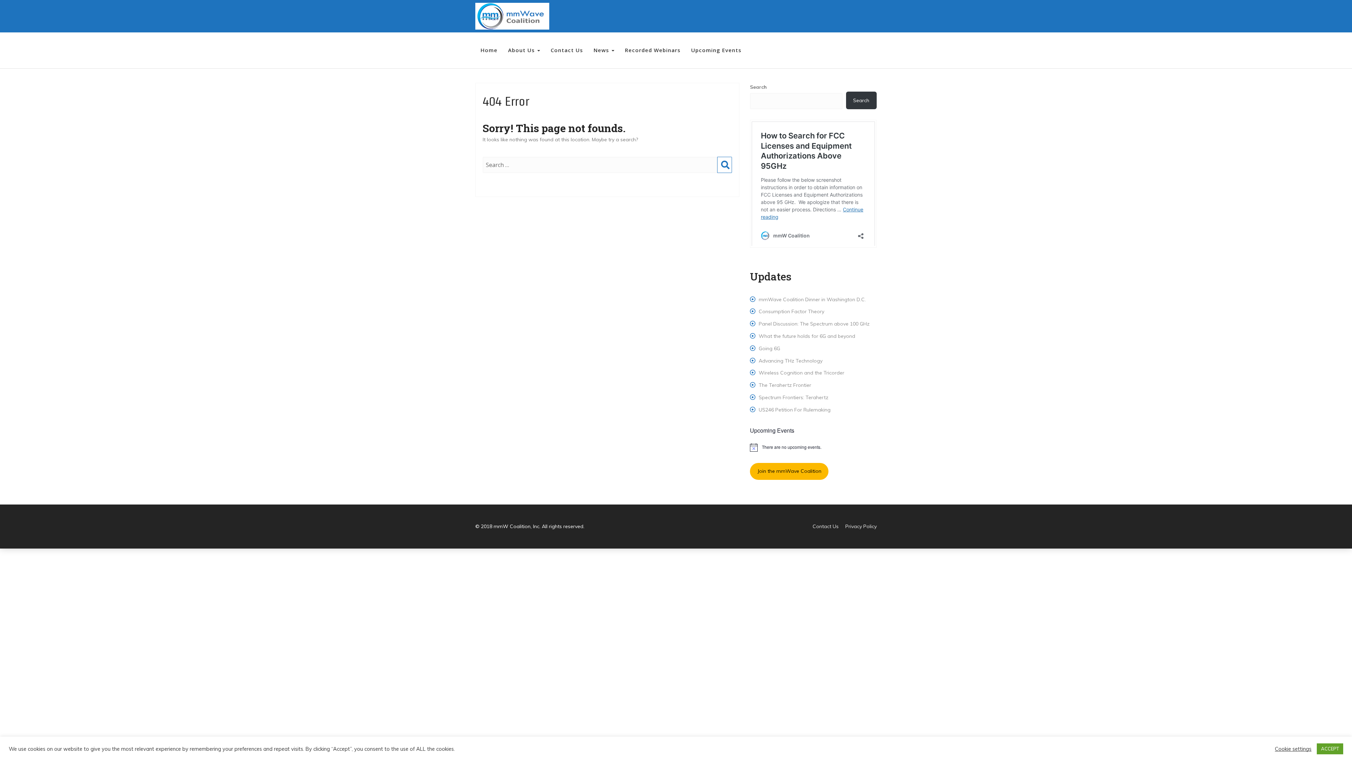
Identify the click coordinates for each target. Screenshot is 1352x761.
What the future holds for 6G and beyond (807, 336)
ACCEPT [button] (1330, 748)
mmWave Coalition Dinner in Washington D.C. (812, 299)
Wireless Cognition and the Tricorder (801, 373)
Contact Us (567, 50)
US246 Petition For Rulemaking (795, 410)
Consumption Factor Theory (791, 311)
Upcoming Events (716, 50)
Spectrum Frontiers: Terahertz (793, 397)
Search (725, 172)
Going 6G (769, 348)
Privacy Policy (861, 526)
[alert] (813, 447)
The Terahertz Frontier (785, 385)
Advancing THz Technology (790, 361)
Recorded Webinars (653, 50)
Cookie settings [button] (1293, 749)
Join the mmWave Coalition (789, 471)
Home (489, 50)
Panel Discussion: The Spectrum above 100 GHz (814, 324)
